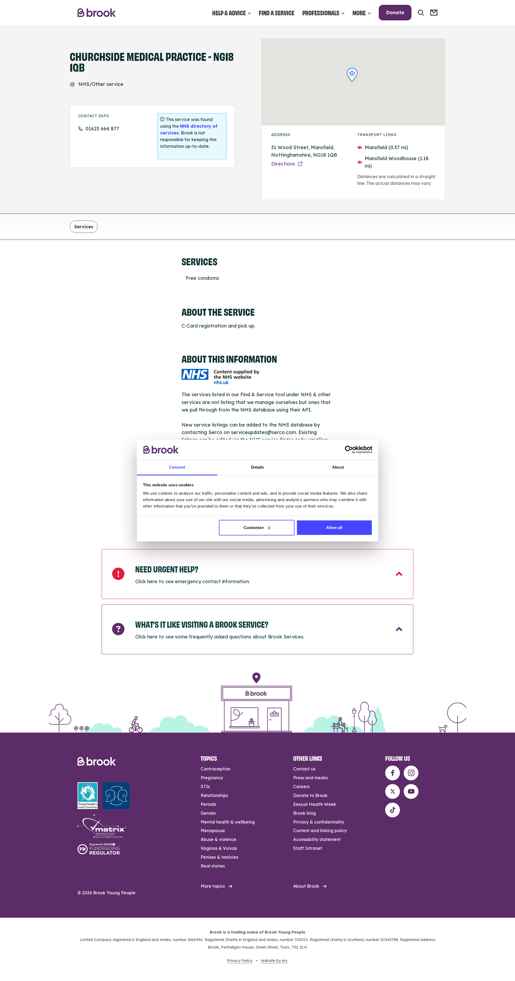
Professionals (320, 12)
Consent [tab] (177, 467)
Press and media (310, 777)
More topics (213, 886)
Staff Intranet (307, 848)
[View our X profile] (392, 791)
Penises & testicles (219, 857)
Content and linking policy (320, 830)
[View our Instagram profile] (411, 773)
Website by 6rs (274, 960)
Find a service (276, 12)
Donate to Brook (310, 795)
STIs (205, 786)
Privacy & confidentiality (318, 822)
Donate (395, 12)
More (359, 12)
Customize (254, 527)
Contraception (215, 768)
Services (83, 226)
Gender (208, 813)
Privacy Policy (239, 960)
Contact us (304, 768)
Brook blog (304, 813)
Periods (208, 804)
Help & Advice (229, 12)
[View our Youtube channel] (411, 791)
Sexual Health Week (314, 804)
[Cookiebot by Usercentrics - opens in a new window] (348, 450)
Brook (97, 12)
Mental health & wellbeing (228, 822)
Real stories (213, 866)
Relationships (214, 795)
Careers (301, 786)
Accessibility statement (317, 839)
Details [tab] (257, 467)
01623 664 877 (102, 129)
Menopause (213, 830)
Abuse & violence (218, 839)
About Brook (306, 886)
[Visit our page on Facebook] (392, 773)
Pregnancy (212, 777)
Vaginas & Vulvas (219, 848)
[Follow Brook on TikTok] (392, 810)
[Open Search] (421, 12)
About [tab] (338, 467)
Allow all (334, 527)
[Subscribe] (433, 13)
